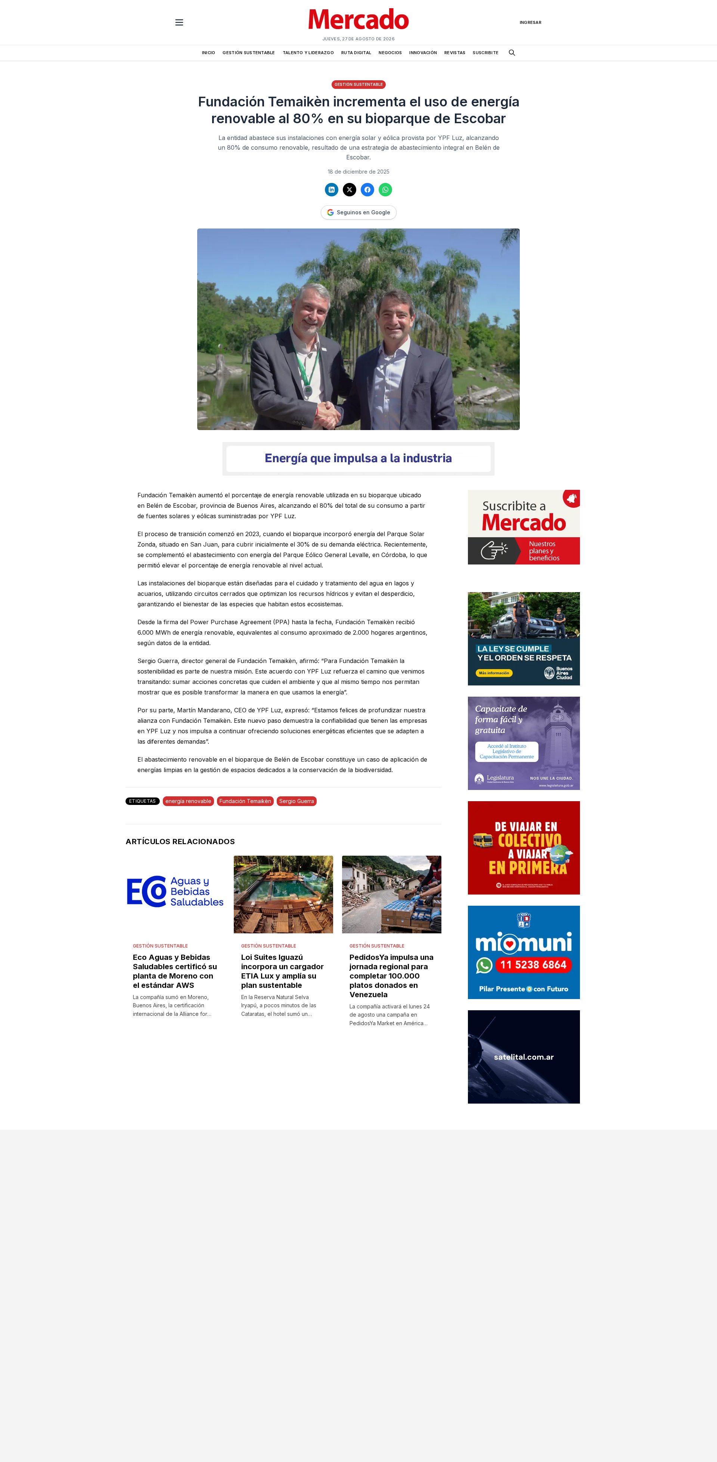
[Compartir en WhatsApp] (385, 189)
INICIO (208, 52)
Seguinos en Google (363, 212)
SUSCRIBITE (486, 52)
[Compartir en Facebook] (367, 189)
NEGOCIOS (390, 52)
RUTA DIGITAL (356, 52)
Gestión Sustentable (359, 84)
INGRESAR (530, 22)
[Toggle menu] (179, 22)
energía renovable (188, 801)
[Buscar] (512, 52)
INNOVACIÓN (423, 52)
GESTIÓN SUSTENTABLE (249, 52)
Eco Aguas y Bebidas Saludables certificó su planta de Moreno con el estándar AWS (175, 971)
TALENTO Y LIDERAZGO (308, 52)
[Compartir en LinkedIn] (331, 189)
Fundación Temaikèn (245, 801)
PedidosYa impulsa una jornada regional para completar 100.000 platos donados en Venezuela (392, 976)
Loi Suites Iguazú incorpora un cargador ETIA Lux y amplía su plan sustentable (282, 971)
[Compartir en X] (349, 189)
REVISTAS (454, 52)
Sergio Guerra (296, 801)
